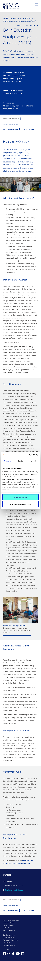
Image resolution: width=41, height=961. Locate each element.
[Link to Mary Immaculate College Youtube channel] (18, 953)
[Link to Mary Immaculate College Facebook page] (4, 953)
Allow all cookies (20, 497)
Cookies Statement (9, 935)
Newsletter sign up (26, 26)
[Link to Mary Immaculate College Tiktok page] (13, 953)
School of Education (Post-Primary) (22, 18)
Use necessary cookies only (20, 504)
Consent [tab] (7, 461)
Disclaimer (6, 942)
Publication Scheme (9, 945)
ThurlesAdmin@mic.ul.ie (14, 890)
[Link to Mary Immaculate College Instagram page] (8, 953)
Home (5, 18)
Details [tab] (20, 461)
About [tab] (33, 461)
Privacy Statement (9, 937)
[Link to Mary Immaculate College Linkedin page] (22, 953)
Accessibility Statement (10, 940)
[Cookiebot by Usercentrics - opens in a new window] (29, 455)
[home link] (11, 6)
